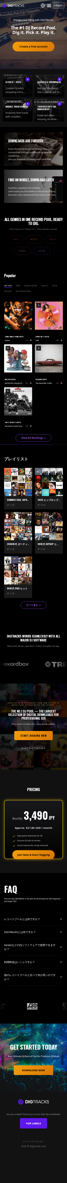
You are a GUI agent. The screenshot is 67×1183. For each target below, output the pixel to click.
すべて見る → (33, 605)
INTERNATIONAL (23, 291)
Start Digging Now (33, 735)
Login (59, 5)
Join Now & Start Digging (33, 854)
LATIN (54, 285)
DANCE (44, 285)
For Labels (33, 1123)
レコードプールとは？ (33, 747)
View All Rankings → (33, 437)
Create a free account (33, 46)
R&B (18, 285)
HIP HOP (8, 285)
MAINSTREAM (30, 285)
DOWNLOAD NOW (33, 1070)
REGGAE (8, 291)
